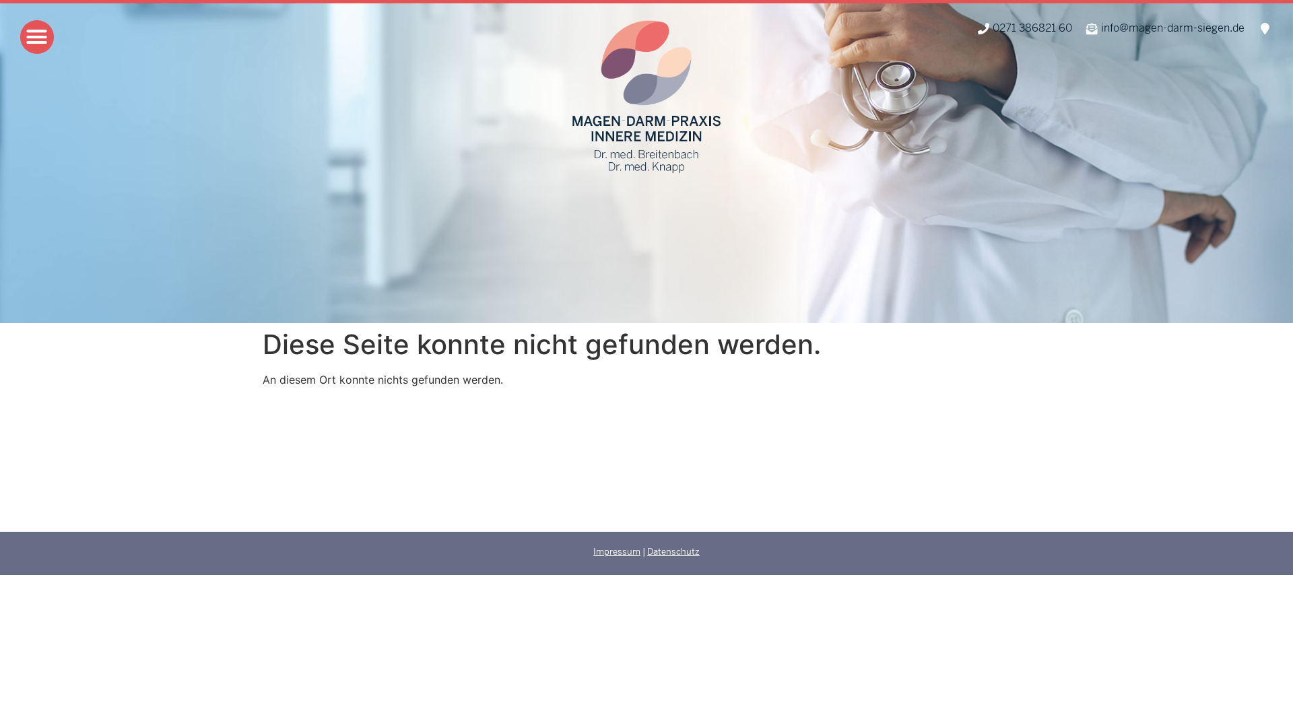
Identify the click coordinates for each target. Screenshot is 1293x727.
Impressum (616, 551)
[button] (37, 37)
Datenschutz (673, 551)
